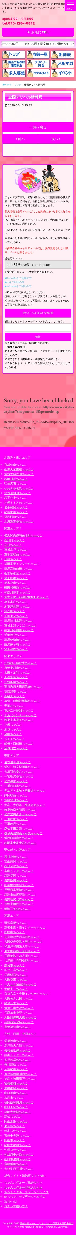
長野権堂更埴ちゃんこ (19, 890)
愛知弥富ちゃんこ (16, 781)
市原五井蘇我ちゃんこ (19, 710)
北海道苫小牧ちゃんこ (19, 521)
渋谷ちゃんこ (13, 729)
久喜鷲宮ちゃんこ (16, 677)
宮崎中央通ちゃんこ (17, 1135)
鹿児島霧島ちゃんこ (17, 1060)
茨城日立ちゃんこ (16, 748)
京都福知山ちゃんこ (17, 1027)
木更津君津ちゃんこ (17, 606)
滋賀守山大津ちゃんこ (19, 1008)
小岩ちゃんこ (13, 724)
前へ (21, 138)
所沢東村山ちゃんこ (17, 668)
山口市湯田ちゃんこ (17, 1159)
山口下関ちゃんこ (16, 1107)
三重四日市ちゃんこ (17, 786)
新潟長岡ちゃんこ (16, 875)
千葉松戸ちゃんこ (16, 635)
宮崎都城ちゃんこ (16, 1083)
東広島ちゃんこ (14, 1126)
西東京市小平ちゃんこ (19, 720)
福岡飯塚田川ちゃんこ (19, 1102)
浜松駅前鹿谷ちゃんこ (19, 838)
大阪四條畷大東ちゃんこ (20, 1017)
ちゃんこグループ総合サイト (23, 1182)
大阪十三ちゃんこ (16, 989)
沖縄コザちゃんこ (16, 1150)
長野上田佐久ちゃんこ (19, 904)
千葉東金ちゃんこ (16, 616)
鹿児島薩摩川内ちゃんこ (20, 1074)
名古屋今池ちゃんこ (17, 762)
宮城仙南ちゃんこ (16, 465)
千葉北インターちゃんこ (20, 715)
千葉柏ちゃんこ (14, 706)
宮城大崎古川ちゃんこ (19, 474)
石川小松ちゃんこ (16, 857)
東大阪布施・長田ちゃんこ (22, 951)
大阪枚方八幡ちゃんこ (19, 998)
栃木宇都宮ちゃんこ (17, 573)
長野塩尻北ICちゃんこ (19, 899)
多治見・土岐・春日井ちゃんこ (25, 790)
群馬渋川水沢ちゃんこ (19, 621)
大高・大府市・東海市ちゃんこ (25, 805)
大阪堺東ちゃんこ (16, 979)
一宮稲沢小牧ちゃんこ (19, 776)
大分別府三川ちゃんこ (19, 1169)
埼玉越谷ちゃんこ (16, 649)
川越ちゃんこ (13, 559)
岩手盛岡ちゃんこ (16, 507)
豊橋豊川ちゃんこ (16, 800)
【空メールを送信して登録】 (38, 313)
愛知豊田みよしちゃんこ (20, 814)
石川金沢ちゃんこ (16, 866)
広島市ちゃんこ (14, 1098)
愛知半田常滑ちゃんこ (19, 829)
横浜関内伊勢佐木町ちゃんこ (23, 535)
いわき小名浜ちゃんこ (19, 488)
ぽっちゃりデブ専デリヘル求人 (25, 1197)
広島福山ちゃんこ (16, 1069)
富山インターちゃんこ (19, 871)
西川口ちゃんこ (14, 540)
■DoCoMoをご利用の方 (18, 278)
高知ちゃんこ (13, 1116)
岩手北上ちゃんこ (16, 498)
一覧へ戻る (38, 127)
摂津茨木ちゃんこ (16, 1003)
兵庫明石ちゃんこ (16, 975)
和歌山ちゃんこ (14, 932)
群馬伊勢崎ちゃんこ (17, 640)
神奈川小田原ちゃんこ (19, 630)
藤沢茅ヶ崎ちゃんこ (17, 644)
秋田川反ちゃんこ (16, 479)
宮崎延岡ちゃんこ (16, 1164)
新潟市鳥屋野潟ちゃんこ (20, 895)
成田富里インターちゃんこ (22, 564)
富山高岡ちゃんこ (16, 861)
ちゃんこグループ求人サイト (23, 1187)
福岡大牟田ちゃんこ (17, 1145)
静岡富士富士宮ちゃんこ (20, 843)
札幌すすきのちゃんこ (19, 503)
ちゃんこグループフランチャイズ (26, 1192)
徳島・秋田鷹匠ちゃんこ (20, 1079)
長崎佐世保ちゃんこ (17, 1050)
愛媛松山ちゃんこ (16, 1041)
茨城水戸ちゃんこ (16, 549)
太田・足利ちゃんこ (17, 672)
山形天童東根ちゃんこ (19, 469)
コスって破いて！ (16, 1206)
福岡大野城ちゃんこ (17, 1112)
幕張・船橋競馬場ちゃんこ (22, 701)
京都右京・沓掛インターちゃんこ (26, 994)
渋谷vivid (10, 1201)
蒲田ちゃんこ (13, 734)
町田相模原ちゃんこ (17, 587)
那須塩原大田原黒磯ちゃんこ (23, 687)
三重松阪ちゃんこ (16, 819)
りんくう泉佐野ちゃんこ (20, 984)
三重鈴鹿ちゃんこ (16, 824)
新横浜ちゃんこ (14, 696)
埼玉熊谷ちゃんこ (16, 578)
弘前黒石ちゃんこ (16, 483)
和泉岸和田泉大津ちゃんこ (22, 946)
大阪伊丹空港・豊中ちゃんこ (23, 941)
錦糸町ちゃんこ (14, 611)
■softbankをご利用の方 (18, 286)
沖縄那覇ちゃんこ (16, 1088)
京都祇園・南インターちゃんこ (25, 927)
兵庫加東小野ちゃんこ (19, 1013)
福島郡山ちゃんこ (16, 512)
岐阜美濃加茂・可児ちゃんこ (23, 833)
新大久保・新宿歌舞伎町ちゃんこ (26, 597)
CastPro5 (62, 1226)
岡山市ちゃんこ (14, 1140)
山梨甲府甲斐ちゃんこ (19, 885)
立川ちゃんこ (13, 545)
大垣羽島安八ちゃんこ (19, 772)
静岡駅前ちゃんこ (16, 795)
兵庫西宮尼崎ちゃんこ (19, 1022)
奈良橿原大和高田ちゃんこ (22, 937)
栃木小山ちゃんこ (16, 583)
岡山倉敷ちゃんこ (16, 1121)
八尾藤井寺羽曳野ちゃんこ (22, 961)
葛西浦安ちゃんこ (16, 691)
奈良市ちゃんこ (14, 965)
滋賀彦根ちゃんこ (16, 923)
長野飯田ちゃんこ (16, 880)
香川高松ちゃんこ (16, 1064)
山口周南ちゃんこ (16, 1093)
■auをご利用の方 (14, 282)
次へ (55, 138)
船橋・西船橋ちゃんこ (19, 743)
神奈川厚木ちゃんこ (17, 592)
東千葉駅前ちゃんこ (17, 554)
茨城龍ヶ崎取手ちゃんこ (20, 663)
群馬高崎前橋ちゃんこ (19, 569)
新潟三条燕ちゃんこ (17, 909)
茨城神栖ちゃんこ (16, 682)
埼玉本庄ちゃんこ (16, 602)
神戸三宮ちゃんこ (16, 970)
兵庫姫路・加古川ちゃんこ (22, 956)
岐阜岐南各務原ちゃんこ (20, 809)
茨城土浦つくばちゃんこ (20, 625)
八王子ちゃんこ (14, 739)
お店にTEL (39, 32)
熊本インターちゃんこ (19, 1055)
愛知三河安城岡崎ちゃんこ (22, 767)
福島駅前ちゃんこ (16, 517)
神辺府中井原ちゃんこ (19, 1154)
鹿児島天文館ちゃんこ (19, 1045)
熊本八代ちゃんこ (16, 1131)
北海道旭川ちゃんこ (17, 493)
